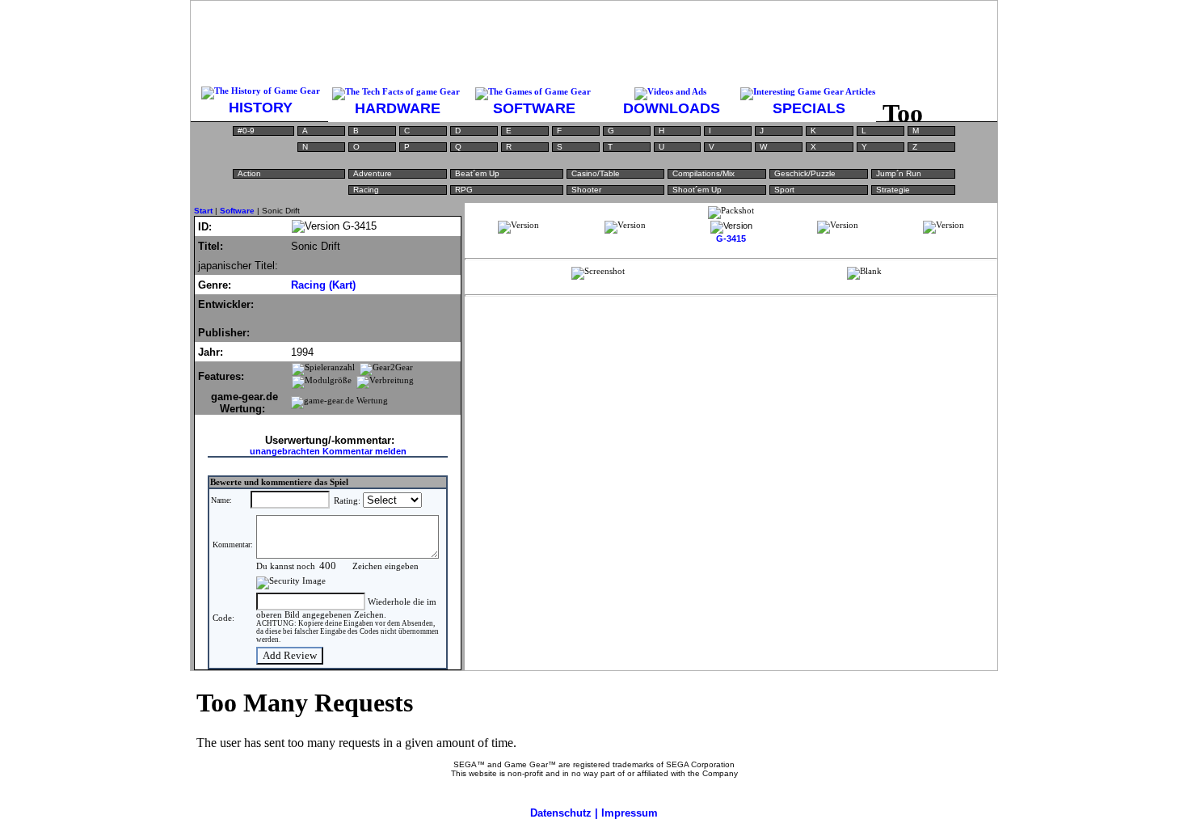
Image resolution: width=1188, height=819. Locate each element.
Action (249, 173)
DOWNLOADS (671, 108)
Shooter (586, 189)
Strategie (893, 189)
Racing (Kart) (323, 285)
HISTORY (261, 107)
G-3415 (731, 238)
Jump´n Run (898, 173)
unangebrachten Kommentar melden (328, 451)
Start (203, 210)
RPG (464, 189)
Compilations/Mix (703, 173)
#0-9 (246, 130)
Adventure (372, 173)
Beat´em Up (477, 173)
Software (237, 210)
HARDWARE (397, 108)
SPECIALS (809, 108)
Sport (784, 189)
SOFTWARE (534, 108)
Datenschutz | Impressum (594, 813)
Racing (366, 189)
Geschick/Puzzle (805, 173)
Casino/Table (595, 173)
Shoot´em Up (697, 189)
